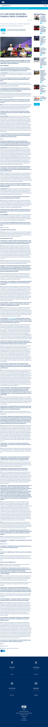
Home (3, 8)
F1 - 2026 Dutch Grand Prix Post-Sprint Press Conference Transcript (43, 29)
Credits (24, 709)
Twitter (4, 651)
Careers (24, 718)
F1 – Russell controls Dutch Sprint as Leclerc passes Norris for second (43, 18)
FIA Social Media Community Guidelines (24, 713)
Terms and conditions (24, 711)
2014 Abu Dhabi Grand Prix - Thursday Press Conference (17, 8)
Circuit (3, 33)
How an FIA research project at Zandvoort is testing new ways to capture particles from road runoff (43, 75)
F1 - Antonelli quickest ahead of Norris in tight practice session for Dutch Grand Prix (43, 61)
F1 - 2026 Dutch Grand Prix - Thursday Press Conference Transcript (43, 89)
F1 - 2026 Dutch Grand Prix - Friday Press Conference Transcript (43, 50)
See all (37, 104)
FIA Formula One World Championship (16, 30)
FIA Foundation (24, 720)
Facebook (2, 651)
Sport (3, 30)
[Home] (10, 2)
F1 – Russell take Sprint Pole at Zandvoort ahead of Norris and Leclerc (43, 40)
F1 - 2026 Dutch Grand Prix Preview (43, 97)
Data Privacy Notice (24, 714)
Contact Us (24, 716)
